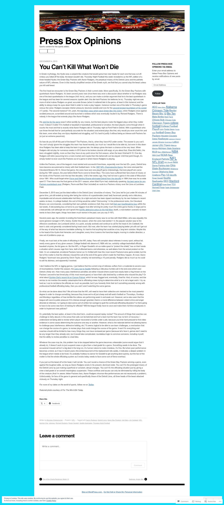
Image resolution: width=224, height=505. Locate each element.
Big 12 (162, 113)
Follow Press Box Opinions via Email (162, 65)
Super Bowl (166, 184)
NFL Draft (158, 162)
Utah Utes (156, 190)
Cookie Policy (51, 500)
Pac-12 (165, 174)
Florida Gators (169, 129)
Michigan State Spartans (169, 148)
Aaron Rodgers (91, 420)
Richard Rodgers (62, 423)
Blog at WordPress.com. (92, 491)
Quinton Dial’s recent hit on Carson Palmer (67, 277)
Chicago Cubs (170, 120)
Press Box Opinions (80, 40)
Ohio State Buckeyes (164, 166)
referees (52, 423)
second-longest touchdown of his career (130, 107)
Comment (138, 465)
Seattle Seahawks (86, 423)
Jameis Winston (158, 142)
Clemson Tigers (161, 122)
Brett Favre (168, 117)
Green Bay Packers (114, 420)
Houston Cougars (169, 135)
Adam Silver (161, 107)
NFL (73, 420)
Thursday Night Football (101, 423)
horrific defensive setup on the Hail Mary (96, 209)
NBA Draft (156, 155)
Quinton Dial (43, 423)
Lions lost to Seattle (82, 268)
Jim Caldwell (133, 420)
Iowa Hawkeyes (160, 138)
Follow (157, 93)
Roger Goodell (73, 423)
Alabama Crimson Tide (164, 108)
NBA (175, 151)
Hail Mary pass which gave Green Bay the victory (101, 110)
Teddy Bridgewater (172, 187)
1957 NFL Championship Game (109, 167)
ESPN (161, 129)
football (160, 132)
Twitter (91, 384)
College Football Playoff (165, 127)
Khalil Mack (168, 142)
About (43, 51)
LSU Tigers (164, 145)
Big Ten (171, 113)
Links (51, 51)
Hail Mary (125, 420)
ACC (154, 107)
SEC (166, 181)
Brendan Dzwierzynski (55, 420)
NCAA (164, 155)
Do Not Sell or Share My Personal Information (123, 491)
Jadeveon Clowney (175, 139)
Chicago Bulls (158, 119)
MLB (154, 151)
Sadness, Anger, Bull (136, 479)
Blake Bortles (158, 116)
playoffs (173, 174)
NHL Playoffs (168, 162)
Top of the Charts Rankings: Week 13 (56, 479)
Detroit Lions (102, 420)
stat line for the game (51, 121)
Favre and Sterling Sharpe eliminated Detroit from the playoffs (95, 178)
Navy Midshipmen (164, 152)
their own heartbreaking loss (125, 203)
